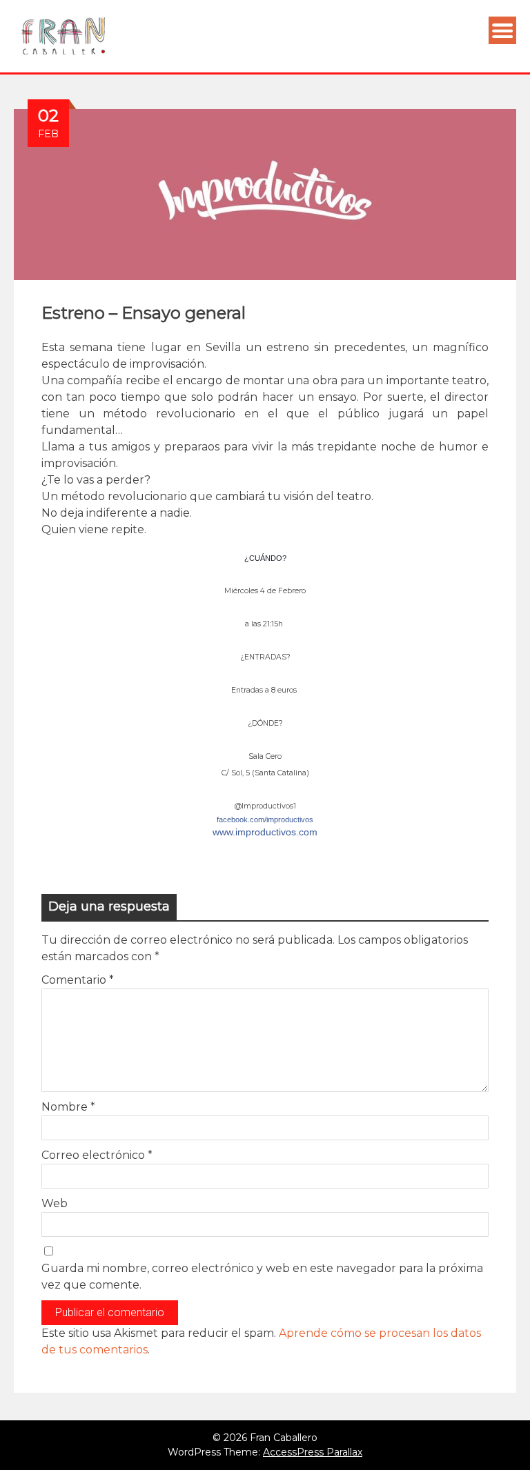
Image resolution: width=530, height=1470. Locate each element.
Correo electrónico (97, 1155)
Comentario (77, 979)
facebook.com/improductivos (265, 819)
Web (54, 1203)
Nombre (68, 1106)
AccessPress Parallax (312, 1452)
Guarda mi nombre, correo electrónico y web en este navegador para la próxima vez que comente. (262, 1276)
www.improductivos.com (265, 831)
